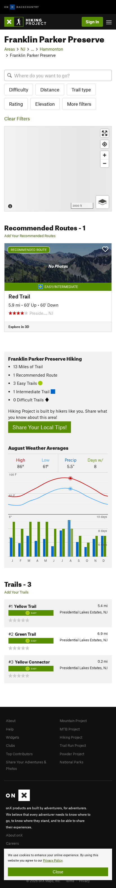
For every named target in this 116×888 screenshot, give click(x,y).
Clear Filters (17, 118)
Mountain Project (73, 720)
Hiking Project (71, 737)
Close (58, 871)
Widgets (12, 737)
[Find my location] (105, 144)
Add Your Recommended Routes (29, 235)
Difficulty (18, 89)
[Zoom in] (105, 155)
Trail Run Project (73, 745)
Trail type (81, 89)
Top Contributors (19, 754)
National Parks (71, 762)
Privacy (84, 881)
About (10, 720)
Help (10, 729)
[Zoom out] (105, 163)
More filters (79, 104)
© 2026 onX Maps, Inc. (43, 881)
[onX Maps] (18, 799)
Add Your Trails (16, 592)
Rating (16, 104)
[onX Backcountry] (21, 7)
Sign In (92, 21)
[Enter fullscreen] (105, 133)
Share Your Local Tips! (39, 427)
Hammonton (51, 48)
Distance (49, 89)
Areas (9, 48)
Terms (69, 881)
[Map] (58, 168)
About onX (14, 835)
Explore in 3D (18, 327)
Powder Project (72, 754)
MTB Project (70, 729)
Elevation (45, 104)
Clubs (10, 745)
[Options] (102, 202)
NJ (23, 48)
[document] (58, 864)
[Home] (28, 22)
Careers (12, 843)
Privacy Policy (53, 860)
